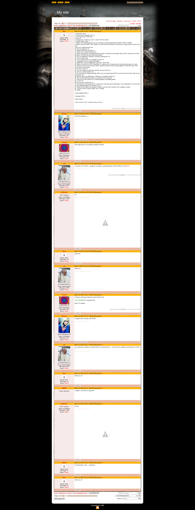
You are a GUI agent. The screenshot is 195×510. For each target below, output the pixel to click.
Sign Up (60, 2)
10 (102, 344)
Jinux (64, 251)
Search (134, 21)
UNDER (64, 388)
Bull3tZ (64, 462)
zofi (64, 163)
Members (120, 21)
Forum (56, 25)
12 (102, 388)
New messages (111, 21)
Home (54, 2)
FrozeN (64, 142)
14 (102, 462)
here (128, 166)
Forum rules (127, 21)
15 (102, 477)
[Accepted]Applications (80, 25)
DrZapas (64, 114)
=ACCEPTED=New (93, 25)
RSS (140, 6)
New (64, 31)
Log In (67, 2)
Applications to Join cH (65, 25)
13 (102, 404)
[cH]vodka (64, 192)
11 (102, 373)
